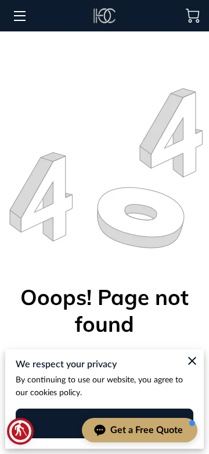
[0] (193, 16)
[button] (20, 431)
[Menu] (18, 16)
